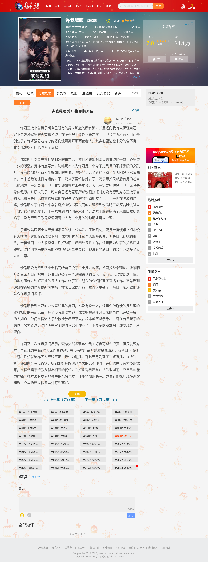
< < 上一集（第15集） (61, 399)
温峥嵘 (73, 46)
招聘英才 (56, 547)
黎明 (155, 236)
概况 (19, 93)
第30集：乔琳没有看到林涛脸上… (62, 467)
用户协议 (120, 547)
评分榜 (88, 6)
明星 (78, 6)
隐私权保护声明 (137, 547)
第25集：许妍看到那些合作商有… (30, 459)
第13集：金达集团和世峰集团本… (30, 435)
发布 (183, 7)
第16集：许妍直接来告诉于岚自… (126, 435)
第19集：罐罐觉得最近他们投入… (94, 443)
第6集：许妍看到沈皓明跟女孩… (62, 420)
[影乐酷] (26, 6)
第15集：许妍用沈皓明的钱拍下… (94, 435)
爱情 (81, 31)
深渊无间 (158, 302)
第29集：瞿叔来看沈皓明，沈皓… (30, 467)
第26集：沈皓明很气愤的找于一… (62, 459)
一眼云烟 (118, 119)
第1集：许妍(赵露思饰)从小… (30, 412)
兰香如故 (158, 296)
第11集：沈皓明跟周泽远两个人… (94, 428)
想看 (179, 59)
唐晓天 (100, 42)
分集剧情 (45, 93)
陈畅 (74, 36)
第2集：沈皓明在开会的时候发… (62, 412)
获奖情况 (103, 93)
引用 (189, 23)
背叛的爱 (158, 248)
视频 (30, 93)
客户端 (191, 7)
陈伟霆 (84, 42)
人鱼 (155, 224)
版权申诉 (94, 547)
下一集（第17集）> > (101, 399)
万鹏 (93, 42)
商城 (108, 6)
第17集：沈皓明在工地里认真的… (30, 443)
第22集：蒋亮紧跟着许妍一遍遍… (62, 451)
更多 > (170, 260)
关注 (129, 118)
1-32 (22, 102)
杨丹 (129, 36)
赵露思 (75, 42)
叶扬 (115, 36)
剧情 (74, 31)
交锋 (155, 284)
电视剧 (67, 6)
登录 (21, 488)
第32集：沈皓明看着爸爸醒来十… (126, 467)
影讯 (99, 6)
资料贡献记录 (155, 93)
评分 (157, 59)
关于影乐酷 (42, 547)
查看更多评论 (77, 534)
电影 (57, 6)
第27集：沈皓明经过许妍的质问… (94, 459)
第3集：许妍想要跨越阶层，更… (94, 412)
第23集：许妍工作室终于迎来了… (94, 451)
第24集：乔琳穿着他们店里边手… (126, 451)
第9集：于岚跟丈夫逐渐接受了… (30, 428)
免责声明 (81, 547)
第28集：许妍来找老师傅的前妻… (126, 459)
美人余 (157, 290)
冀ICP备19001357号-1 (87, 556)
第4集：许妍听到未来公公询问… (126, 412)
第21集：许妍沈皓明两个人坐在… (30, 451)
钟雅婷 (119, 42)
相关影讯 (154, 167)
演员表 (61, 93)
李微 (122, 36)
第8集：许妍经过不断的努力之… (126, 420)
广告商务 (107, 547)
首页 (48, 6)
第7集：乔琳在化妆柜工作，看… (94, 420)
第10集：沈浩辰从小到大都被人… (62, 428)
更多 (136, 76)
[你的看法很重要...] (77, 503)
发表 (130, 515)
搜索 (158, 6)
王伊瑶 (128, 42)
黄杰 (96, 36)
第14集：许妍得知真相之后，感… (62, 435)
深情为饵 (158, 230)
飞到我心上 (159, 278)
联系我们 (69, 547)
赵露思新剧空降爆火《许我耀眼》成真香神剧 (183, 178)
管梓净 (109, 42)
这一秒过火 (159, 218)
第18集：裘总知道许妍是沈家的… (62, 443)
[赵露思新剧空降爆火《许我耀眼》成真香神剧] (160, 180)
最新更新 (152, 547)
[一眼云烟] (108, 121)
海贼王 (157, 242)
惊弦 (155, 253)
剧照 (74, 93)
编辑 (136, 26)
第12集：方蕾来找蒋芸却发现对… (126, 428)
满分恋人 (158, 212)
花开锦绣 (158, 207)
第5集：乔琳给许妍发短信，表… (30, 420)
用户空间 (167, 547)
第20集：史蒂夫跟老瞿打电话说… (126, 443)
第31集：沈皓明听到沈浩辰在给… (94, 467)
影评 (118, 93)
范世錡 (82, 46)
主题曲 (87, 93)
